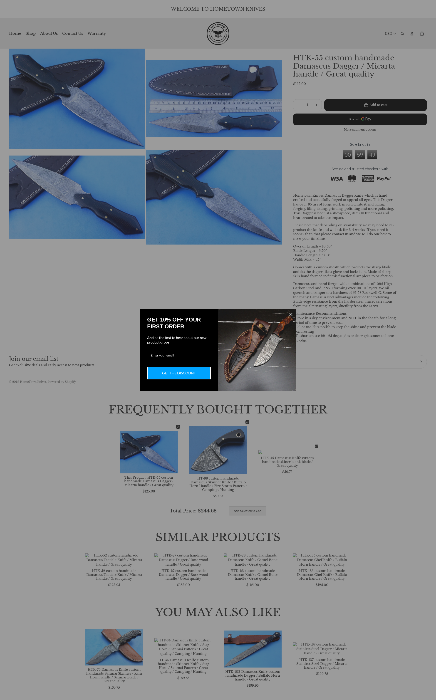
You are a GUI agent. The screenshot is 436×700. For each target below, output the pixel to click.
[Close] (290, 314)
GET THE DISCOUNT (179, 373)
